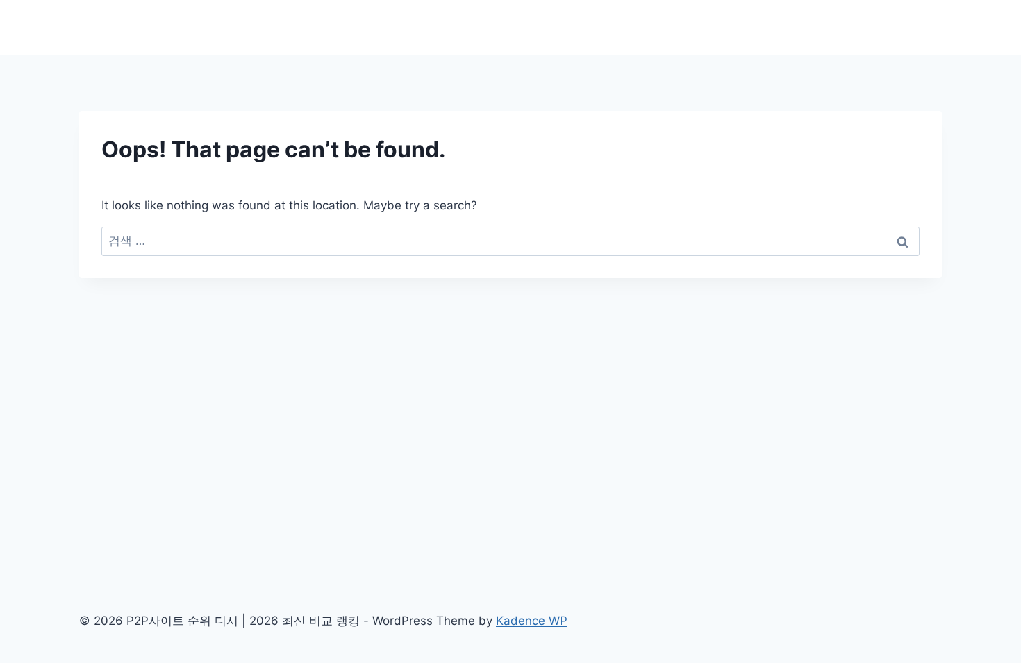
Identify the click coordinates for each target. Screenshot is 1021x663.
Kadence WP (531, 621)
